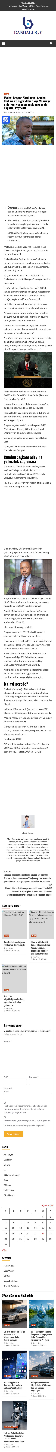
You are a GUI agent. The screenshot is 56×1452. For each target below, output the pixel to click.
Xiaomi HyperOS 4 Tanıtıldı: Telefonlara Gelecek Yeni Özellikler (13, 1385)
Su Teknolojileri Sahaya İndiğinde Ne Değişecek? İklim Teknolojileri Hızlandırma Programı (41, 1335)
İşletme (7, 1325)
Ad (6, 1077)
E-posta (33, 1077)
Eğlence (7, 1185)
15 (43, 1228)
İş (4, 1170)
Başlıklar (8, 1160)
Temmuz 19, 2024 (11, 950)
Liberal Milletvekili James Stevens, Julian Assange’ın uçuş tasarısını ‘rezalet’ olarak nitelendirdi (40, 947)
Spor (6, 1180)
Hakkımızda (12, 6)
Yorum (8, 1041)
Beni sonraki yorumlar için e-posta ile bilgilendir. (28, 1120)
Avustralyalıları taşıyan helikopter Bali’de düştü (14, 943)
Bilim (33, 1325)
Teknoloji (8, 1376)
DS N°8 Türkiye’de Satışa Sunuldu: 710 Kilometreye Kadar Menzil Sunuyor (14, 1335)
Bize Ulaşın (23, 6)
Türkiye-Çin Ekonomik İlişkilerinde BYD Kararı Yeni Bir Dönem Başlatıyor (41, 1386)
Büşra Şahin (9, 1343)
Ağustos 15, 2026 (11, 1345)
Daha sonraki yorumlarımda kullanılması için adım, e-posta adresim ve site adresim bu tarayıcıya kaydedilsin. (26, 1109)
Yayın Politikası (42, 6)
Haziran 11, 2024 (24, 112)
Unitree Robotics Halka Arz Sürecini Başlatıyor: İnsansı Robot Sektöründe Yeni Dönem (14, 1437)
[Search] (51, 43)
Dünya (7, 94)
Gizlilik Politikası (28, 9)
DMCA (32, 6)
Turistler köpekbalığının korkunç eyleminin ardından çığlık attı (14, 1001)
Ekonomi (34, 1376)
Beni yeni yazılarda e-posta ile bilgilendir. (26, 1125)
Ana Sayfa (8, 1155)
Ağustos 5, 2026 (37, 1396)
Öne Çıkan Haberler (11, 1427)
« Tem (4, 1250)
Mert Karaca (10, 112)
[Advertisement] (28, 66)
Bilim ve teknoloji (12, 1175)
